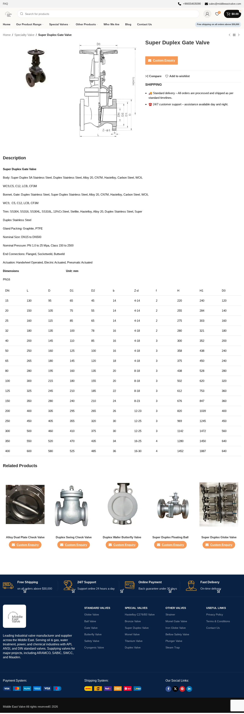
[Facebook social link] (168, 689)
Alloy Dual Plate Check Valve (25, 537)
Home (7, 34)
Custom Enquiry (164, 60)
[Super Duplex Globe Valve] (218, 504)
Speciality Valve (24, 34)
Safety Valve (91, 640)
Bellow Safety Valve (177, 634)
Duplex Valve (133, 647)
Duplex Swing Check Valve (74, 537)
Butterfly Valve (93, 634)
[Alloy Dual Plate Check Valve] (25, 504)
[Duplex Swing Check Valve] (73, 504)
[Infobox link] (189, 4)
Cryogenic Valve (94, 647)
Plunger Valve (173, 640)
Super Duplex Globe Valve (218, 537)
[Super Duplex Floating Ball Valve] (170, 504)
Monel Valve (132, 634)
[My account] (207, 14)
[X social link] (175, 689)
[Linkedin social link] (189, 689)
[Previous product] (229, 35)
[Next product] (238, 35)
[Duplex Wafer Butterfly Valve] (122, 504)
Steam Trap (172, 647)
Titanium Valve (134, 640)
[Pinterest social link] (182, 689)
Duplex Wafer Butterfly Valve (122, 537)
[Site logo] (8, 13)
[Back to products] (234, 35)
